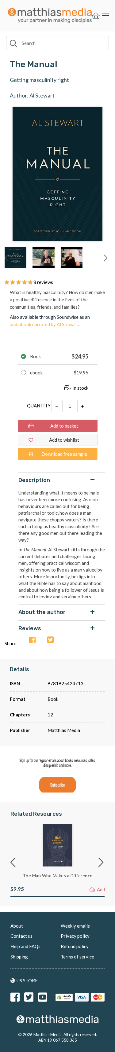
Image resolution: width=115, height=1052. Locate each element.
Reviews (29, 628)
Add (100, 889)
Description (34, 480)
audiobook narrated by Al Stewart (44, 324)
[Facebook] (32, 640)
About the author (42, 612)
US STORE (27, 980)
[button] (19, 282)
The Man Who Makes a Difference (58, 875)
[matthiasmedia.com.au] (50, 14)
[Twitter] (50, 640)
